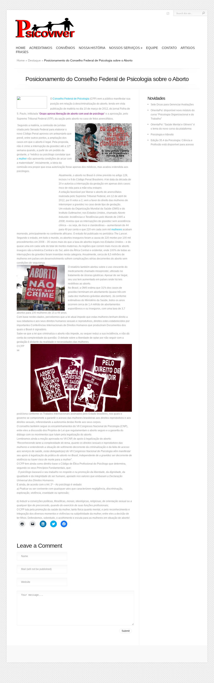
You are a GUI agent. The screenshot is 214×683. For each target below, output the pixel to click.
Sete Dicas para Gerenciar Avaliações (172, 104)
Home (20, 48)
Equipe (152, 48)
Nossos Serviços (125, 48)
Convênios (65, 48)
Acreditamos (40, 48)
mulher (23, 158)
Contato (169, 48)
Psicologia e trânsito (162, 134)
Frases (22, 52)
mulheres (116, 229)
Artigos (188, 48)
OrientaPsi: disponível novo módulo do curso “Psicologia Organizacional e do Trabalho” (173, 114)
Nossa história (92, 48)
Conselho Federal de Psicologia (71, 98)
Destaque (34, 60)
